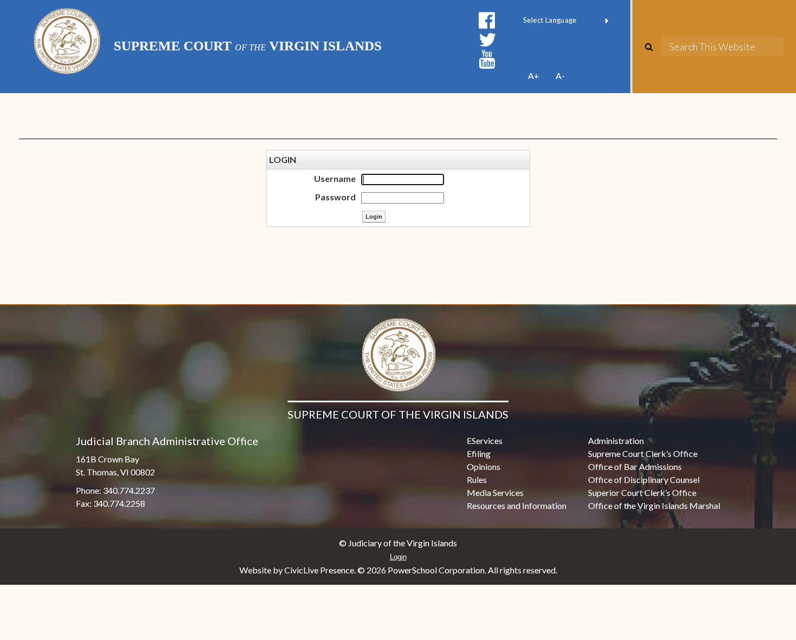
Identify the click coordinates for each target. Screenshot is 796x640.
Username (335, 178)
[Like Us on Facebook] (487, 20)
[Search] (653, 46)
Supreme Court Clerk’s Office (642, 453)
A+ (533, 75)
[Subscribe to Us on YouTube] (487, 59)
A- (560, 75)
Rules (477, 479)
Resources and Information (516, 505)
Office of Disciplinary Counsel (644, 479)
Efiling (479, 453)
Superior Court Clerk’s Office (642, 492)
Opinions (483, 466)
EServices (485, 440)
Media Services (495, 492)
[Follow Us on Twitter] (488, 39)
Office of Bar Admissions (635, 466)
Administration (616, 440)
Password (335, 197)
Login (398, 557)
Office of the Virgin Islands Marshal (654, 505)
